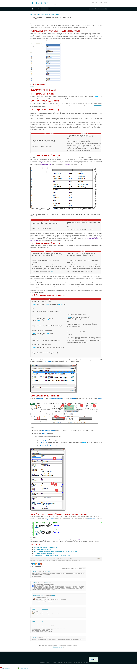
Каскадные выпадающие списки (43, 549)
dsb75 (54, 558)
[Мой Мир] (39, 564)
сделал (63, 540)
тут (52, 271)
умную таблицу (97, 105)
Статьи (38, 14)
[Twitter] (34, 564)
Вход (62, 647)
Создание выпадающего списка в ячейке (46, 547)
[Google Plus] (41, 564)
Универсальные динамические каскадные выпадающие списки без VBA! (55, 551)
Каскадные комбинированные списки (45, 553)
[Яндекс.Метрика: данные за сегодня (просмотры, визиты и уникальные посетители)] (23, 668)
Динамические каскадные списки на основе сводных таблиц (52, 555)
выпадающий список (56, 560)
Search (49, 560)
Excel (42, 14)
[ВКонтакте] (32, 564)
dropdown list (62, 560)
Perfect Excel (39, 2)
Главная (32, 14)
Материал (47, 571)
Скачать (32, 86)
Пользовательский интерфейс (52, 14)
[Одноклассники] (36, 564)
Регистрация (56, 647)
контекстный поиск (70, 560)
